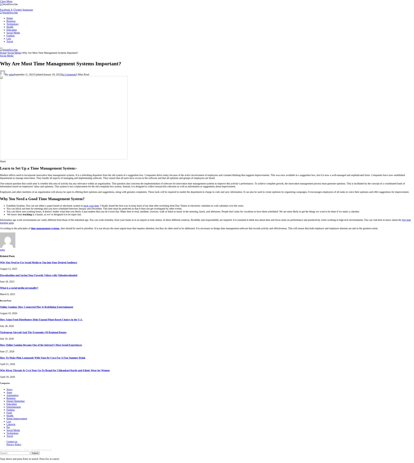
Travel (9, 41)
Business (11, 21)
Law (8, 38)
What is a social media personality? (19, 288)
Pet (8, 427)
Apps (9, 392)
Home (9, 18)
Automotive (12, 395)
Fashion (10, 35)
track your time (91, 205)
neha (11, 74)
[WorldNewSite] (9, 12)
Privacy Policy (13, 444)
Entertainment (13, 407)
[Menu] (1, 47)
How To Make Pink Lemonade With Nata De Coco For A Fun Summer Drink (42, 357)
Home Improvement (16, 418)
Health (9, 27)
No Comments (68, 74)
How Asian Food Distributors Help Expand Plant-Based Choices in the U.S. (41, 319)
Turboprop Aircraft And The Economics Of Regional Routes (33, 332)
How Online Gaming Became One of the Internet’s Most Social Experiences (41, 345)
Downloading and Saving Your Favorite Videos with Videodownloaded (38, 275)
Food (9, 412)
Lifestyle (10, 424)
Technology (12, 24)
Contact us (11, 441)
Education (11, 29)
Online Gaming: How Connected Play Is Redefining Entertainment (36, 307)
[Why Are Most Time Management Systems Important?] (63, 158)
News (9, 389)
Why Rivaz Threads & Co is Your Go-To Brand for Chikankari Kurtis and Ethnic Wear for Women (55, 370)
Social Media (13, 32)
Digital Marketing (15, 401)
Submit (35, 453)
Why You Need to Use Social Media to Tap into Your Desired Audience (38, 262)
